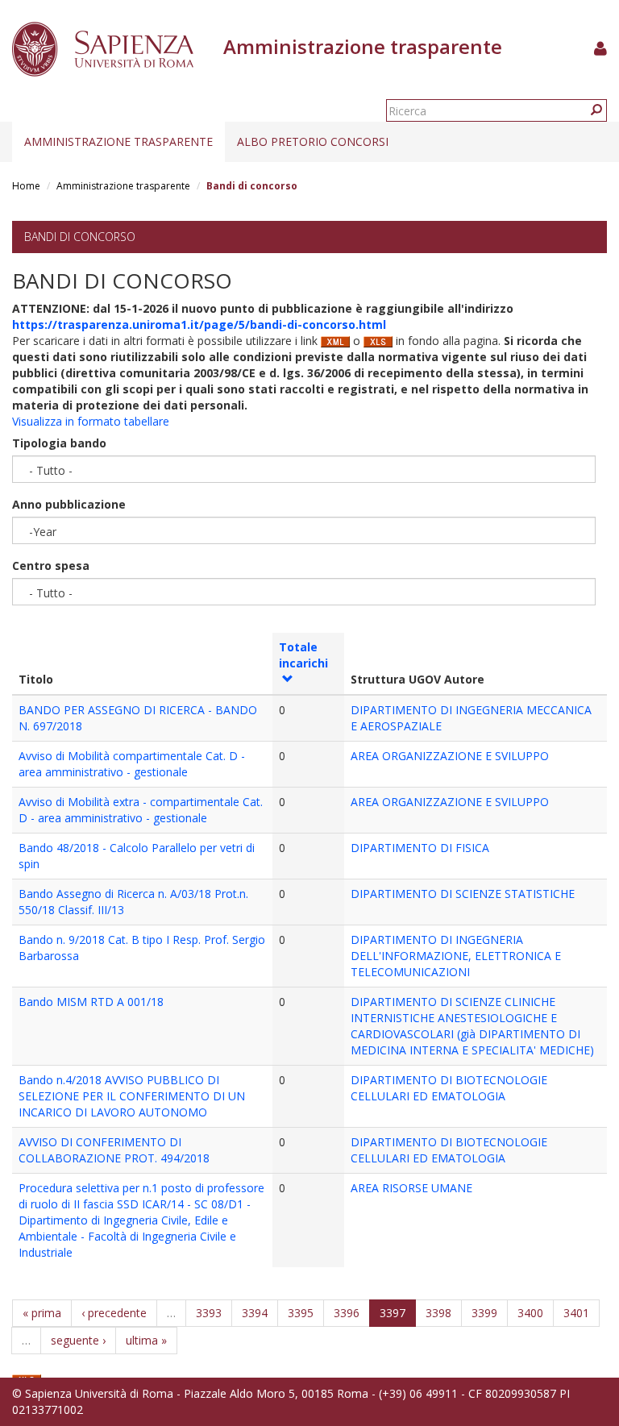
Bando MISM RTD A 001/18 (91, 1001)
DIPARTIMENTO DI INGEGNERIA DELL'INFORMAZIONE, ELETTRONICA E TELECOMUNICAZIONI (456, 955)
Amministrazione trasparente (118, 141)
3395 (301, 1312)
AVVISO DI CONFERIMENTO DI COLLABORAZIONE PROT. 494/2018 (114, 1150)
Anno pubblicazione (69, 504)
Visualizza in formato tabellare (90, 421)
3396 (346, 1312)
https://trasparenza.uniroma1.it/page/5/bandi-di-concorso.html (199, 324)
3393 (209, 1312)
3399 (484, 1312)
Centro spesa (50, 565)
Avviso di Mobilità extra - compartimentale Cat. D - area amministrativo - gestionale (141, 809)
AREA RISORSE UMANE (411, 1187)
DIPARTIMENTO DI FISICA (420, 847)
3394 (255, 1312)
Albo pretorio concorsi (312, 141)
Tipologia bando (59, 443)
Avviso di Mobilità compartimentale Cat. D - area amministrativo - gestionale (132, 764)
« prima (42, 1312)
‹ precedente (114, 1312)
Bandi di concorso (79, 236)
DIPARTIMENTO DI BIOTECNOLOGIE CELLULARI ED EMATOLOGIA (449, 1088)
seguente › (78, 1340)
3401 (576, 1312)
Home (26, 186)
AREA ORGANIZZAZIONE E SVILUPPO (450, 755)
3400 (530, 1312)
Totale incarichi (303, 655)
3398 (438, 1312)
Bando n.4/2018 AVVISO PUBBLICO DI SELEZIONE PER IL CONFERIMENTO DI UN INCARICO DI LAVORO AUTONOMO (132, 1096)
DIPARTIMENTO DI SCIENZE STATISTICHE (463, 893)
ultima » (146, 1340)
